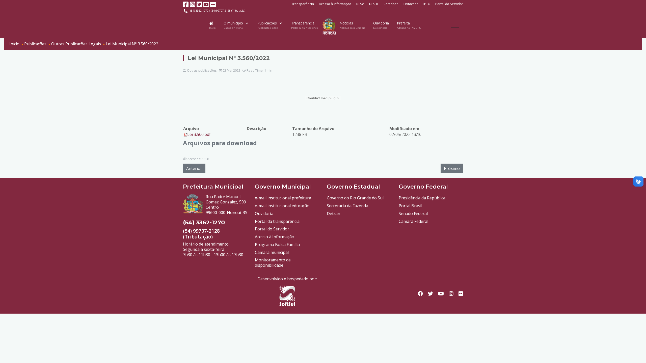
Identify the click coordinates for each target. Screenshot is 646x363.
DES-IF (374, 4)
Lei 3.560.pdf (199, 134)
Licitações (410, 4)
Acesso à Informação (335, 4)
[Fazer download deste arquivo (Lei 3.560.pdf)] (185, 134)
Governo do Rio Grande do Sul (355, 198)
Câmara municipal (272, 252)
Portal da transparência (277, 221)
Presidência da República (422, 198)
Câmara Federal (413, 221)
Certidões (391, 4)
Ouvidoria (264, 213)
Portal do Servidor (449, 4)
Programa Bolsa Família (277, 244)
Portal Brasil (410, 205)
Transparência (302, 4)
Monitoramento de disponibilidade (273, 262)
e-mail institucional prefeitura (283, 198)
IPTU (426, 4)
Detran (333, 213)
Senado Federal (413, 213)
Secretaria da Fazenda (347, 205)
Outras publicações (202, 70)
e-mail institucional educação (282, 205)
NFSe (360, 4)
